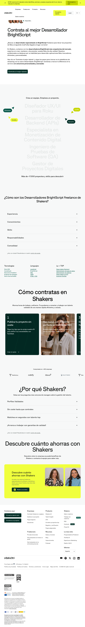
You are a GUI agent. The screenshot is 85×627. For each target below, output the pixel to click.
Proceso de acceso (32, 534)
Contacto (66, 524)
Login (70, 13)
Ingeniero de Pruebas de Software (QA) (42, 151)
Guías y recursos (50, 534)
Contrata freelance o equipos (35, 514)
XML (31, 272)
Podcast (48, 543)
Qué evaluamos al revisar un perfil (35, 538)
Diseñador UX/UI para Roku (42, 108)
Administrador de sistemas (63, 272)
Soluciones (30, 522)
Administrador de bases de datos (65, 271)
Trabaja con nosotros (67, 517)
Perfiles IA (67, 537)
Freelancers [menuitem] (26, 9)
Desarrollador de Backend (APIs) (42, 120)
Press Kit (66, 527)
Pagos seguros (31, 519)
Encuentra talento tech (12, 515)
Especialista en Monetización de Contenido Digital (42, 134)
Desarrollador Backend (62, 269)
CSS (36, 276)
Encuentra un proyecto (12, 520)
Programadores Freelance (71, 534)
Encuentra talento (58, 13)
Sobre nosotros (68, 514)
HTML (32, 276)
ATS (47, 519)
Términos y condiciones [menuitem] (35, 566)
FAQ (65, 521)
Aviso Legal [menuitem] (45, 566)
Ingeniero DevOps (61, 276)
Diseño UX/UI (68, 543)
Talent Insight (49, 517)
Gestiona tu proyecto (33, 517)
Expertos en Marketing (70, 540)
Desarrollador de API (62, 274)
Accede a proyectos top (52, 522)
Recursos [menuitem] (42, 9)
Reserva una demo (22, 489)
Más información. (13, 608)
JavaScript (33, 269)
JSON (31, 274)
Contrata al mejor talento (17, 71)
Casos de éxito (50, 540)
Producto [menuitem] (35, 9)
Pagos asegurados (51, 528)
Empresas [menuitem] (18, 9)
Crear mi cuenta (11, 352)
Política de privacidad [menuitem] (10, 566)
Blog (47, 537)
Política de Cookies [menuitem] (22, 566)
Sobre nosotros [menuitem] (19, 16)
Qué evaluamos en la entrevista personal (33, 543)
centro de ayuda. (35, 253)
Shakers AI (49, 514)
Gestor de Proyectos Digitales (42, 166)
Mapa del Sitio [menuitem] (54, 566)
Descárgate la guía (71, 2)
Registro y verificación (52, 525)
